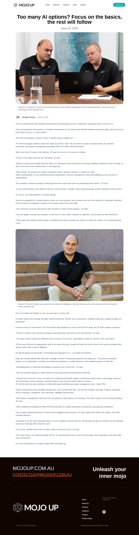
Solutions (66, 5)
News (75, 5)
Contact (83, 5)
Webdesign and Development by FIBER (95, 525)
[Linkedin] (104, 512)
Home (48, 5)
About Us (56, 5)
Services (85, 507)
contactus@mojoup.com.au (42, 474)
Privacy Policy (87, 518)
